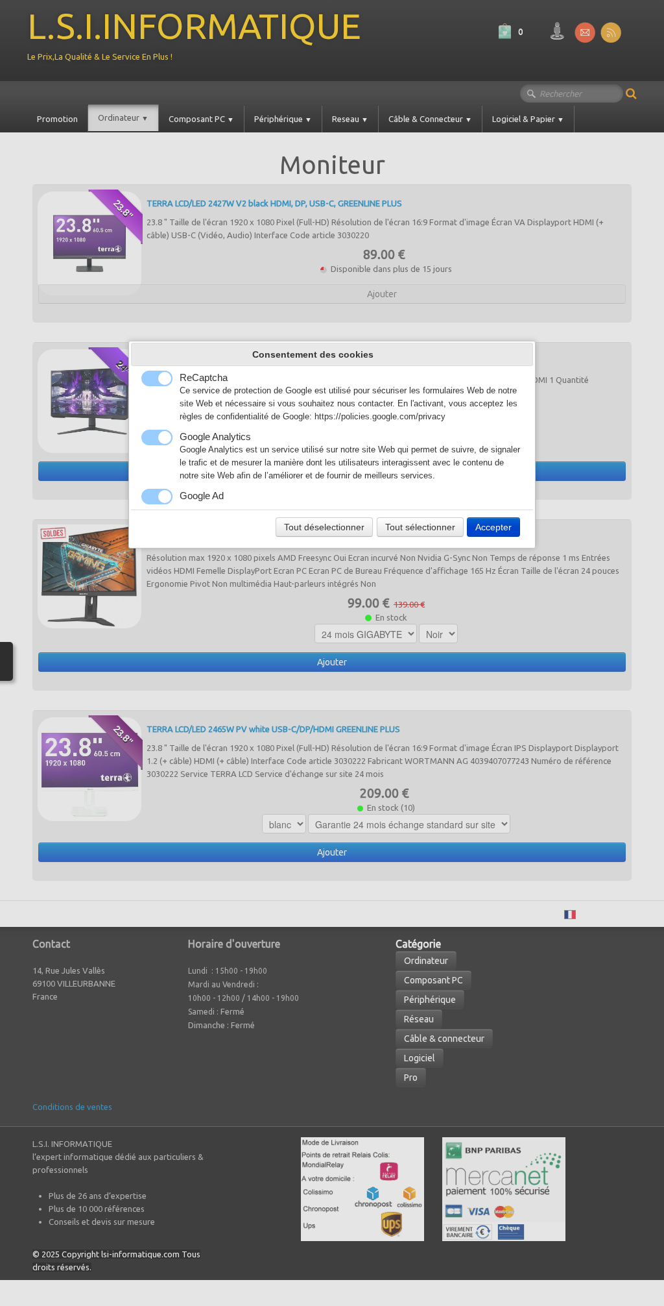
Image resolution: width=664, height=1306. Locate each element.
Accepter (493, 527)
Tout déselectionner (324, 527)
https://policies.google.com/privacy (379, 416)
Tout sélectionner (420, 527)
